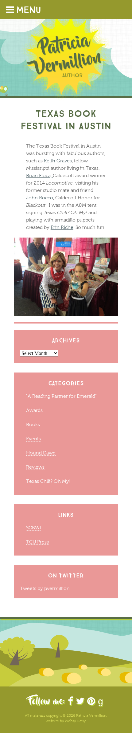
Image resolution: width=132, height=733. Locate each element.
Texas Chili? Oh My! (48, 481)
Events (33, 438)
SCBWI (33, 527)
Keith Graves (58, 160)
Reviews (35, 467)
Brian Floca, (39, 175)
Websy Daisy (75, 721)
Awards (34, 410)
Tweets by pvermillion (45, 588)
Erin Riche (62, 227)
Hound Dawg (41, 452)
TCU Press (37, 541)
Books (33, 424)
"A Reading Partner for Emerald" (61, 396)
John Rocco (39, 197)
